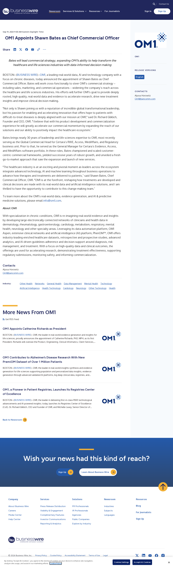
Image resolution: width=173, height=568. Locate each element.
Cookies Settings (121, 562)
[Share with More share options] (44, 49)
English (139, 77)
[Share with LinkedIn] (15, 49)
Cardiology (68, 288)
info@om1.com (52, 200)
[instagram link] (163, 555)
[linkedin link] (143, 555)
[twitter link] (137, 555)
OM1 (42, 74)
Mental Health (91, 283)
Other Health (26, 283)
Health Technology (51, 288)
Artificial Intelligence (30, 288)
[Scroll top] (163, 486)
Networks (39, 283)
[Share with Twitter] (21, 49)
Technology (106, 283)
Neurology (81, 288)
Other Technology (98, 288)
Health (112, 288)
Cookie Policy (55, 563)
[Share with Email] (32, 49)
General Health (54, 283)
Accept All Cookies (142, 562)
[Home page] (20, 11)
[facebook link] (156, 555)
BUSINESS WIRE (27, 74)
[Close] (169, 562)
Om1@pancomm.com (13, 273)
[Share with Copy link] (38, 49)
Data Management (73, 283)
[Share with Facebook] (26, 49)
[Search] (154, 4)
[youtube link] (150, 555)
